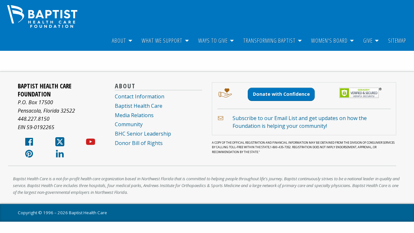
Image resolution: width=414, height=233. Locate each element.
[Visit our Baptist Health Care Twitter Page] (59, 143)
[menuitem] (119, 40)
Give (368, 40)
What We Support (162, 40)
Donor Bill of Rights (139, 143)
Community (129, 124)
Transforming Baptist (269, 40)
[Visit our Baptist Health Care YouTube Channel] (90, 143)
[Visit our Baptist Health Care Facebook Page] (29, 143)
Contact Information (139, 96)
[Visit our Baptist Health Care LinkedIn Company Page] (59, 155)
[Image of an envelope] (220, 118)
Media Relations (134, 115)
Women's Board (329, 40)
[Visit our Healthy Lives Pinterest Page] (29, 155)
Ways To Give (213, 40)
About (119, 40)
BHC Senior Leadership (143, 133)
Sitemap (397, 40)
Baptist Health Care (138, 105)
